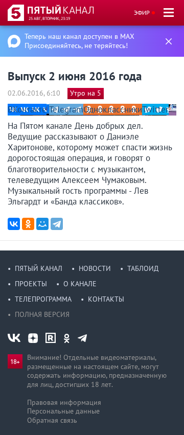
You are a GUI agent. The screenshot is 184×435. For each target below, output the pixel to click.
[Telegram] (57, 224)
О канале (80, 283)
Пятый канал (38, 268)
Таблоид (142, 268)
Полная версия (42, 314)
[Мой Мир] (42, 224)
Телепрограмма (43, 299)
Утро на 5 (85, 93)
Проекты (31, 283)
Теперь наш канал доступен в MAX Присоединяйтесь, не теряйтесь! (79, 41)
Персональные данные (63, 411)
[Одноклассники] (28, 224)
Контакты (106, 299)
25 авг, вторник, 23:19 (49, 18)
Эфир (142, 12)
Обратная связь (52, 420)
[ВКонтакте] (14, 224)
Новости (95, 268)
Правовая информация (64, 402)
